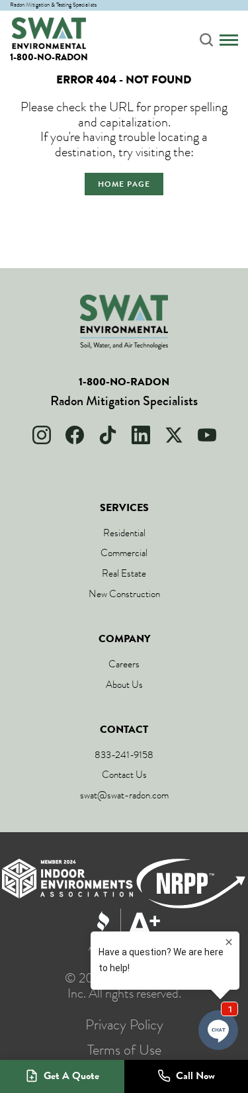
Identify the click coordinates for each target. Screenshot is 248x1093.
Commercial (124, 553)
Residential (124, 533)
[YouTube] (207, 435)
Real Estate (124, 573)
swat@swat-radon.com (124, 795)
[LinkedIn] (140, 435)
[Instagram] (41, 435)
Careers (124, 664)
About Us (124, 684)
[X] (174, 435)
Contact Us (124, 774)
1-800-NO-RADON (49, 57)
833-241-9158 (124, 754)
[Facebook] (74, 435)
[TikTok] (107, 435)
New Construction (124, 594)
